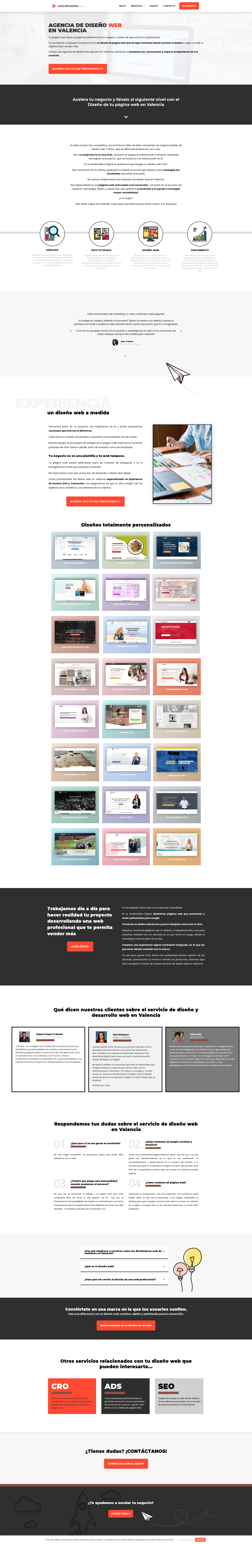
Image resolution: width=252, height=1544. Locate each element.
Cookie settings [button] (184, 1539)
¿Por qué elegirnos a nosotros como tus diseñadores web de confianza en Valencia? (123, 1252)
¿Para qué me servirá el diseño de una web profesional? (120, 1279)
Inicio (122, 6)
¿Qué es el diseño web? (99, 1266)
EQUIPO (154, 6)
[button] (124, 355)
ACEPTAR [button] (200, 1540)
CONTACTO (169, 6)
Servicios (136, 6)
